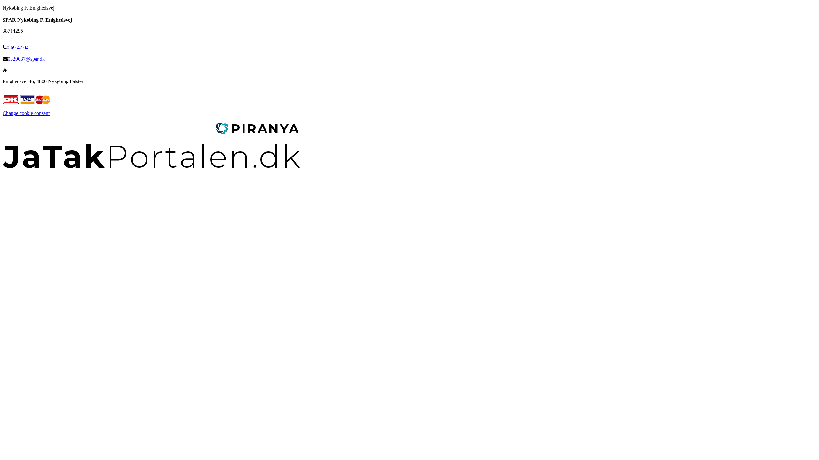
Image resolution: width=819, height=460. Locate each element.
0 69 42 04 (17, 47)
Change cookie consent (26, 113)
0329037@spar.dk (26, 59)
